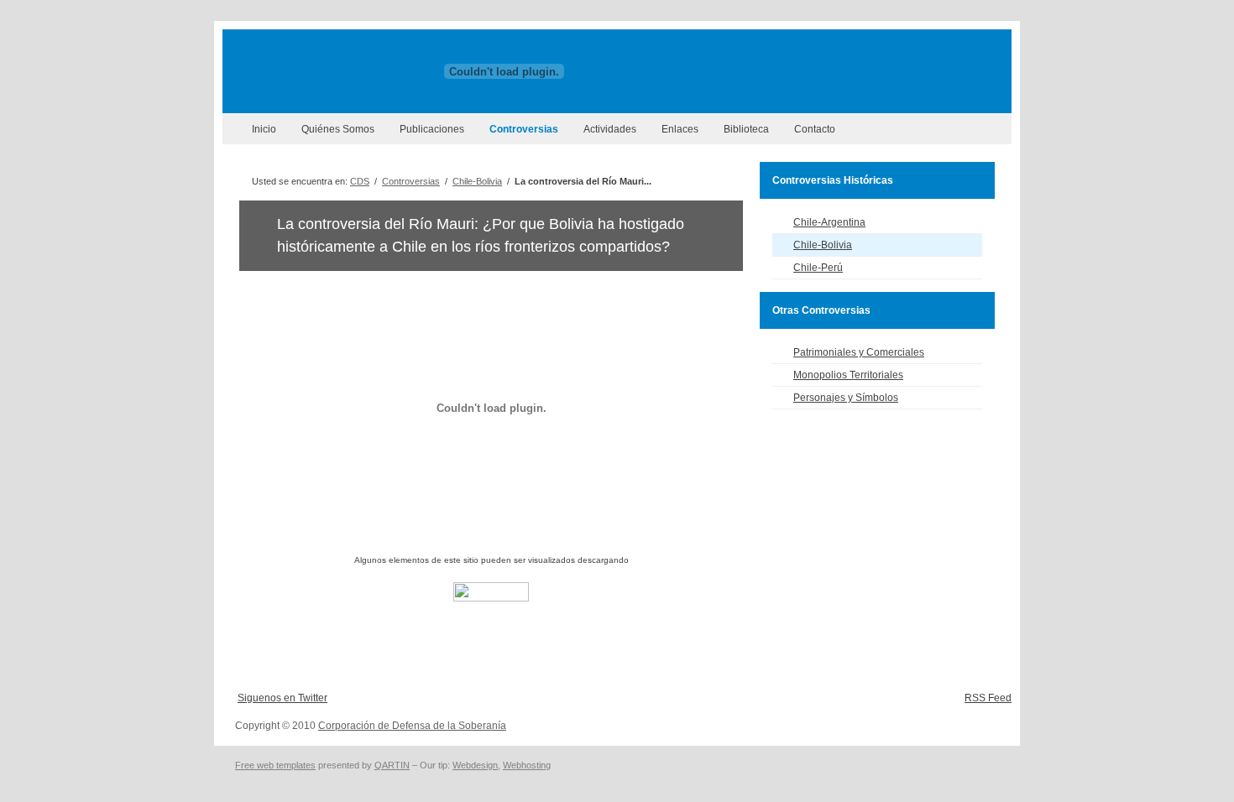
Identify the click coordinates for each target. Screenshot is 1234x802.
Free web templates (275, 765)
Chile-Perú (818, 267)
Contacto (814, 129)
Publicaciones (432, 129)
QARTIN (392, 765)
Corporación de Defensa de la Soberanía (412, 726)
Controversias (523, 129)
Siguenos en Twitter (282, 698)
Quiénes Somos (337, 129)
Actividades (609, 129)
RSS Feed (988, 698)
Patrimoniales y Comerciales (858, 352)
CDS (359, 181)
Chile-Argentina (829, 222)
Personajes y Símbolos (845, 398)
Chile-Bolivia (477, 181)
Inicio (264, 129)
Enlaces (679, 129)
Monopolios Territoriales (848, 375)
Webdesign (475, 765)
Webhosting (527, 765)
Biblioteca (746, 129)
